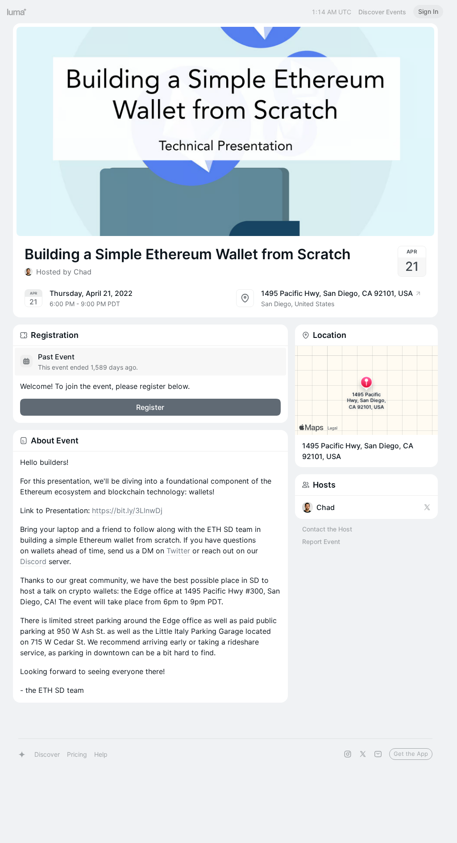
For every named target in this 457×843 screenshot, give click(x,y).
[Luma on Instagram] (347, 754)
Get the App (411, 753)
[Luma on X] (362, 754)
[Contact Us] (378, 754)
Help (101, 754)
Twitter (178, 550)
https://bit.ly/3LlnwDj (127, 510)
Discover (47, 754)
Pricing (77, 754)
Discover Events (382, 12)
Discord (33, 561)
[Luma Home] (17, 11)
